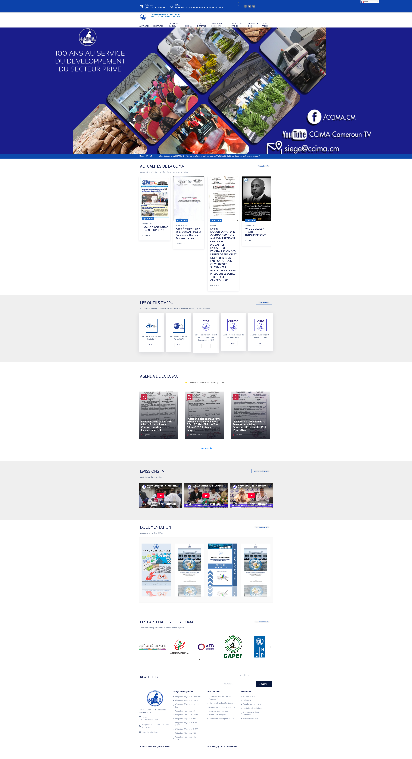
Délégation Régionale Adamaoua (187, 696)
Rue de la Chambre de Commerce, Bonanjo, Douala (199, 7)
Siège (167, 225)
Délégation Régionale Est (184, 711)
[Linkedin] (249, 6)
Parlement (247, 700)
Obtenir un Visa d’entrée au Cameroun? (219, 697)
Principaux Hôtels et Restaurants (221, 703)
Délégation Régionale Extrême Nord (186, 705)
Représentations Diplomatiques (221, 719)
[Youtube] (253, 6)
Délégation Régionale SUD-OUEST (185, 738)
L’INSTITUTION (158, 26)
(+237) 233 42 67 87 (155, 7)
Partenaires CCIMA (250, 719)
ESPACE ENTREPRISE (201, 24)
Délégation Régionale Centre (186, 700)
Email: (151, 732)
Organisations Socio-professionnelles (251, 713)
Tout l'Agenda (206, 448)
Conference (193, 383)
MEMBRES (188, 26)
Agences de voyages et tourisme (221, 707)
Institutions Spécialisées (253, 708)
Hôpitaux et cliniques (217, 715)
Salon (222, 383)
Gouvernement (249, 696)
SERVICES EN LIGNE (253, 24)
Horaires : (145, 717)
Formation (204, 383)
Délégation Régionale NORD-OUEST (186, 723)
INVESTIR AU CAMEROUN (173, 24)
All (186, 383)
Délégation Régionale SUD (185, 733)
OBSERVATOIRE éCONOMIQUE (217, 24)
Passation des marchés (236, 24)
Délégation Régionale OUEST (186, 729)
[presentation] (138, 417)
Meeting (214, 383)
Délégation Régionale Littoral (186, 715)
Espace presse (265, 24)
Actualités (144, 26)
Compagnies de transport (218, 711)
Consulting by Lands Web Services (222, 746)
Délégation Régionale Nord (185, 719)
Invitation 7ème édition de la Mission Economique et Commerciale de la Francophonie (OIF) (156, 425)
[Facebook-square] (245, 6)
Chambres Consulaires (252, 704)
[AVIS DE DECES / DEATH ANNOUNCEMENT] (176, 198)
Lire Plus (166, 241)
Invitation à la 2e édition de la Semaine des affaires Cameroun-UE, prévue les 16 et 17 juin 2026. (249, 425)
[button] (263, 166)
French (367, 1)
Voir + (151, 345)
